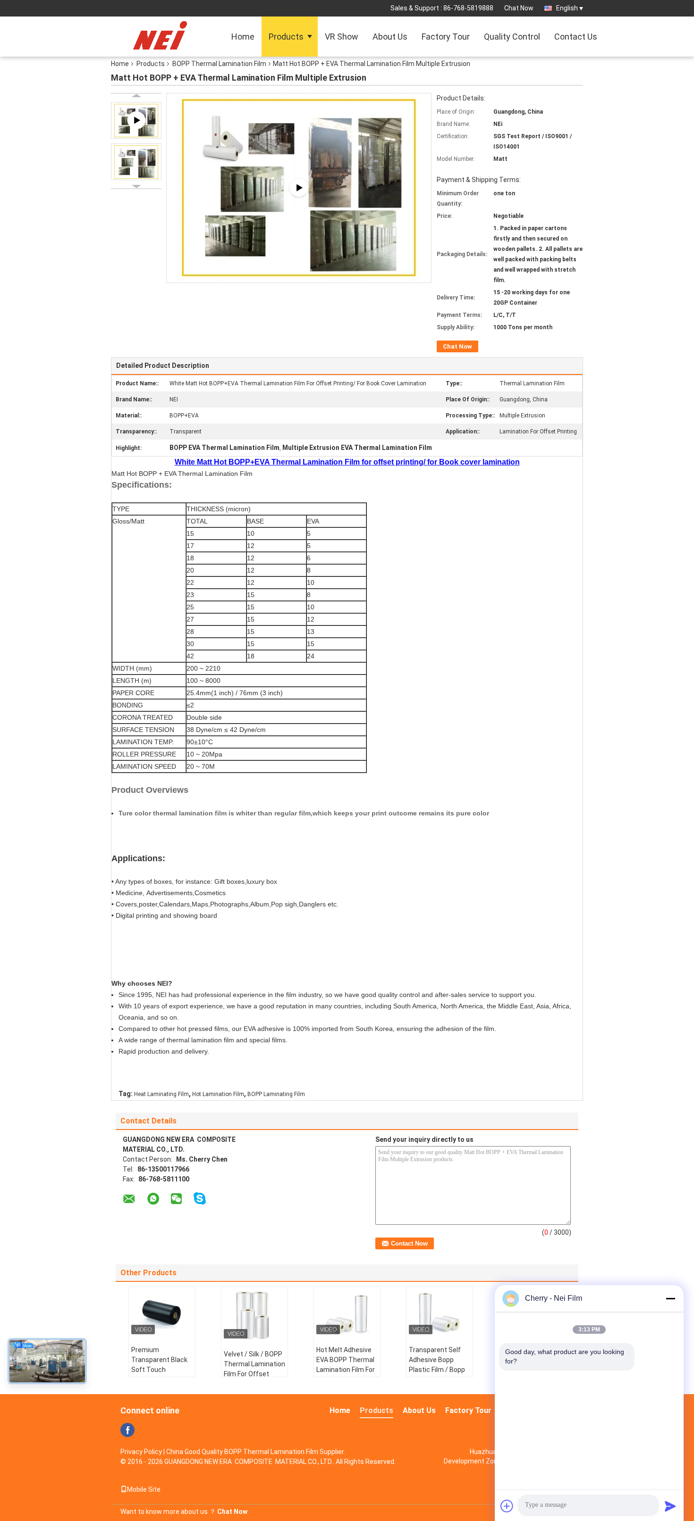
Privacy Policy (141, 1451)
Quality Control (512, 37)
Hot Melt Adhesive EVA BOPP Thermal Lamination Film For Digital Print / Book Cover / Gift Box (345, 1369)
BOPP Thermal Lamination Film (219, 63)
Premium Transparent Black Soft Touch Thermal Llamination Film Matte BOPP (159, 1374)
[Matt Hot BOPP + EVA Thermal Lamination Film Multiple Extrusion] (136, 161)
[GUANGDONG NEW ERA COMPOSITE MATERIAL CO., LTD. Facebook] (127, 1430)
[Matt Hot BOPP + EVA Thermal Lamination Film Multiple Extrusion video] (299, 187)
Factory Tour (446, 37)
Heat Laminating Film (161, 1094)
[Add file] (507, 1506)
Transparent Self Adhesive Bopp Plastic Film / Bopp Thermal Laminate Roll (437, 1369)
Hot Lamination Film (218, 1094)
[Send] (670, 1506)
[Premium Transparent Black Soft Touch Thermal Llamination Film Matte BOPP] (162, 1313)
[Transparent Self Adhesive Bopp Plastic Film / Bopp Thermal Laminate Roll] (439, 1313)
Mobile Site (144, 1489)
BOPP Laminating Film (276, 1094)
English (567, 8)
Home (242, 37)
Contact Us (575, 37)
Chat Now (518, 8)
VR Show (341, 37)
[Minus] (670, 1298)
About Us (389, 37)
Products (286, 37)
